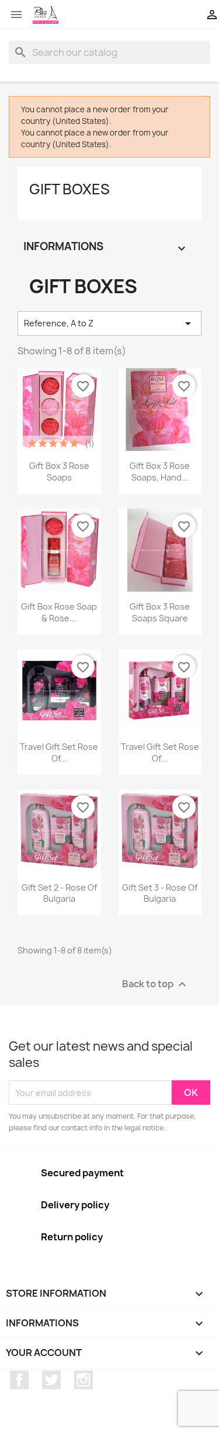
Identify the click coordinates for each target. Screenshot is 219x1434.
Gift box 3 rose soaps (59, 471)
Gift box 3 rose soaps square (160, 612)
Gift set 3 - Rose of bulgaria (159, 893)
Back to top (155, 984)
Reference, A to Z (109, 323)
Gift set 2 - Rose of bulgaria (59, 893)
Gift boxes (69, 189)
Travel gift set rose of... (59, 752)
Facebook (19, 1380)
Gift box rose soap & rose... (59, 612)
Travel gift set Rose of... (160, 752)
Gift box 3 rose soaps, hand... (160, 471)
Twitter (51, 1380)
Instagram (83, 1380)
